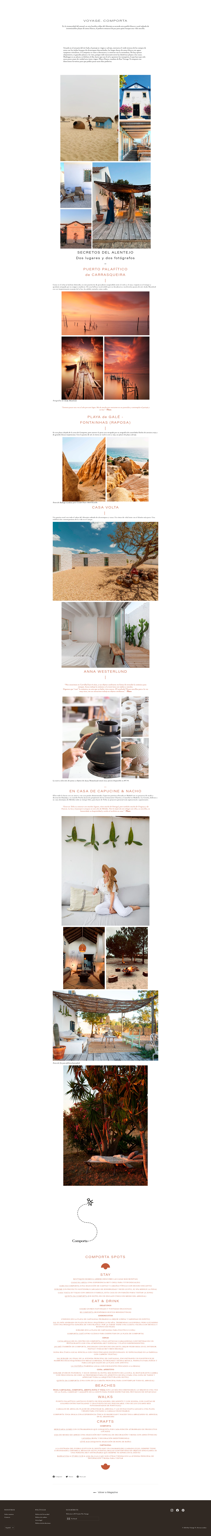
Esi (61, 1063)
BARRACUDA (63, 1456)
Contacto (7, 1517)
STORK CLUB (77, 1456)
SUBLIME (58, 1289)
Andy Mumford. (70, 401)
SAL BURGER (62, 1358)
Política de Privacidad (42, 1514)
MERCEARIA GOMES (63, 1429)
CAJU (102, 1456)
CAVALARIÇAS (64, 1341)
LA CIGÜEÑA (77, 1366)
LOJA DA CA (91, 1456)
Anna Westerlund (91, 781)
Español (8, 1527)
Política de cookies (41, 1517)
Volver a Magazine (107, 1492)
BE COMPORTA (87, 1312)
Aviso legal (38, 1520)
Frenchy (65, 798)
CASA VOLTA (64, 1293)
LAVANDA (86, 1438)
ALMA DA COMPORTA (69, 1286)
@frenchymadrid (73, 1063)
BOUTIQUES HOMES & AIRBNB (87, 1279)
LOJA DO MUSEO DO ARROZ (67, 1435)
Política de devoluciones (43, 1523)
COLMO (82, 1309)
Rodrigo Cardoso (66, 502)
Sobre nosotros (9, 1514)
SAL (54, 1323)
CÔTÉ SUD (85, 1442)
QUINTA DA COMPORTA (76, 1296)
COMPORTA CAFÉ (75, 1334)
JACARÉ (57, 1347)
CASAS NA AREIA (79, 1282)
